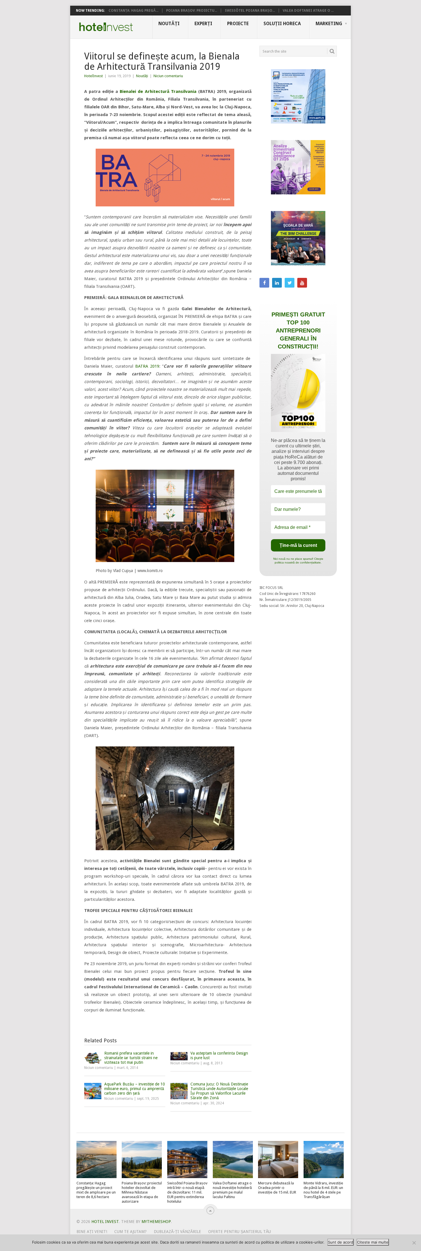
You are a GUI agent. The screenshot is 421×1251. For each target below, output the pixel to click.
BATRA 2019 (147, 366)
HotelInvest (93, 76)
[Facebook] (264, 283)
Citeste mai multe (372, 1242)
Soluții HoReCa (282, 23)
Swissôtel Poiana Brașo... (250, 11)
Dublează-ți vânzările (177, 1231)
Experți (203, 23)
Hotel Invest (106, 27)
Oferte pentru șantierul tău (239, 1231)
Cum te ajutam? (130, 1231)
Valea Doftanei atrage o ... (308, 11)
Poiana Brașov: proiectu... (191, 11)
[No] (414, 1243)
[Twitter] (289, 283)
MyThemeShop (156, 1221)
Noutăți (169, 23)
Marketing (329, 23)
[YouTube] (302, 283)
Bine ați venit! (91, 1231)
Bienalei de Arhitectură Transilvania (158, 91)
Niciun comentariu (168, 76)
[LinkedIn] (277, 283)
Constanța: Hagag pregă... (133, 11)
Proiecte (238, 23)
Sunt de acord (340, 1242)
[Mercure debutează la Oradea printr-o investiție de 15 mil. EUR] (278, 1159)
